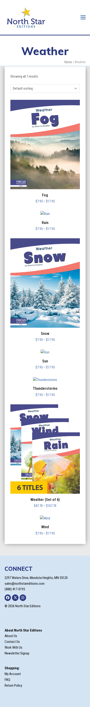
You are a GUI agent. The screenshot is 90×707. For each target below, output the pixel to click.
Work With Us (13, 647)
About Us (11, 636)
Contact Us (12, 642)
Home (68, 62)
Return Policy (13, 685)
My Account (13, 674)
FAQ (7, 680)
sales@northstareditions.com (25, 583)
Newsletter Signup (17, 653)
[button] (83, 17)
